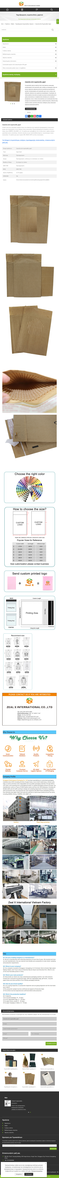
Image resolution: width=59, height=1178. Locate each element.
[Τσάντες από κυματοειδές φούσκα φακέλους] (48, 1059)
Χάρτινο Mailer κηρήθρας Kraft (29, 1069)
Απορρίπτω (19, 1174)
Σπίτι (2, 24)
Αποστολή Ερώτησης (30, 108)
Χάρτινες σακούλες (7, 57)
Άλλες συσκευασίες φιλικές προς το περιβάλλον (14, 68)
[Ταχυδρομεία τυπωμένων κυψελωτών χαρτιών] (11, 1077)
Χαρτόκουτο (6, 43)
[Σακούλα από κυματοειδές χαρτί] (12, 91)
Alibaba (29, 112)
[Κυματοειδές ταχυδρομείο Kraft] (29, 1077)
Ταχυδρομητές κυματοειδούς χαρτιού (24, 24)
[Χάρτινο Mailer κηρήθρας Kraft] (29, 1059)
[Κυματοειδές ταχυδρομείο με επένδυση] (11, 1059)
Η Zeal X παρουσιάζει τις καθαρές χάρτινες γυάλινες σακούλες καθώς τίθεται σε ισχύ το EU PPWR (19, 1101)
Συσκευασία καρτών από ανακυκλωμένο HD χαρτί (15, 64)
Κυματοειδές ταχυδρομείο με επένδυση (11, 1069)
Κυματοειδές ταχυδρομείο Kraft (29, 1086)
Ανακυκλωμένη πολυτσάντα (9, 61)
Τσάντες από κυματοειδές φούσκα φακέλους (48, 1069)
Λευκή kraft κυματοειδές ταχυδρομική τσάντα (48, 1086)
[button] (29, 1112)
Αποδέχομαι (29, 1174)
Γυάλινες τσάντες (7, 50)
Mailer (12, 24)
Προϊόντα (7, 24)
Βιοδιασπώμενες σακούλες (9, 54)
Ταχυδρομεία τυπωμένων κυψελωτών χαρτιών (11, 1086)
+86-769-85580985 (9, 1160)
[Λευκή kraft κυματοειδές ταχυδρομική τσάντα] (48, 1077)
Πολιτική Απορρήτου (36, 1171)
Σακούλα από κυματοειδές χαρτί (43, 24)
